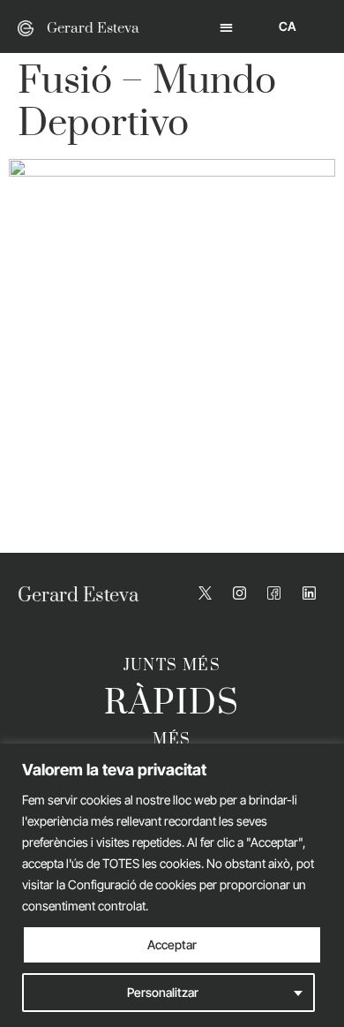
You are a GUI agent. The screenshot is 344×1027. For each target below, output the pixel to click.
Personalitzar (162, 992)
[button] (226, 27)
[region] (172, 885)
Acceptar (172, 944)
